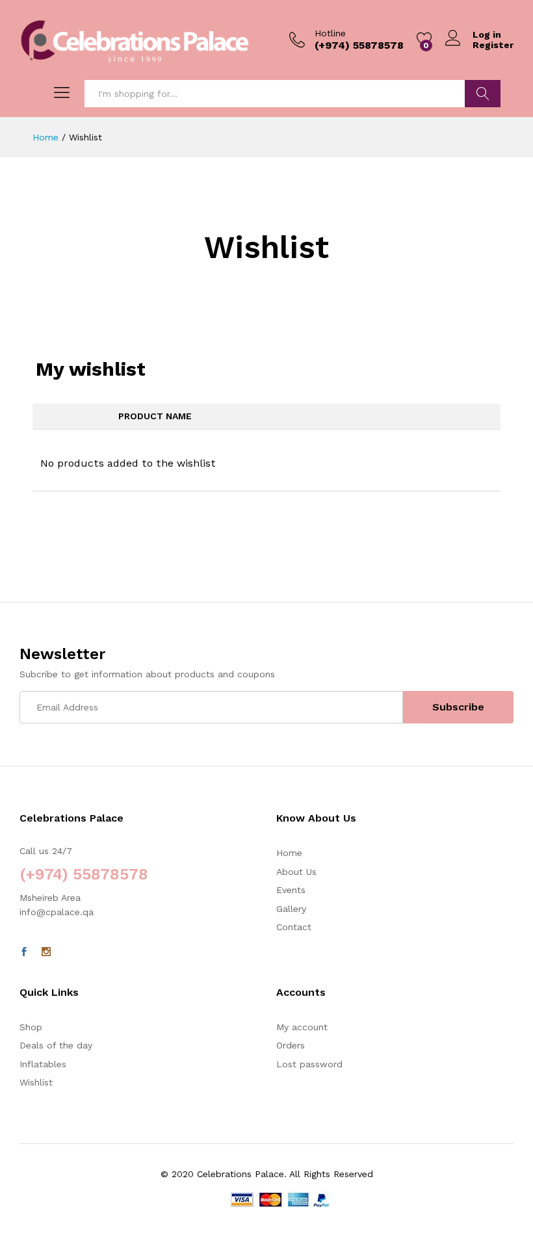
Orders (290, 1045)
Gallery (291, 909)
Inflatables (43, 1064)
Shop (31, 1027)
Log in (487, 34)
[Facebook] (24, 952)
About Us (296, 871)
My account (302, 1027)
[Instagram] (46, 952)
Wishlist (36, 1082)
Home (289, 853)
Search (482, 93)
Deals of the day (56, 1045)
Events (291, 890)
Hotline (330, 33)
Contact (293, 927)
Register (493, 45)
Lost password (309, 1064)
